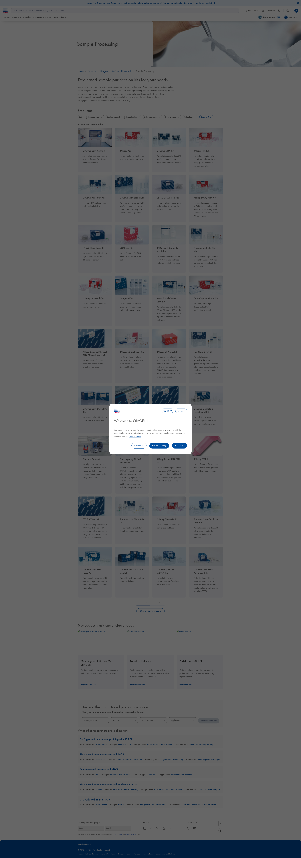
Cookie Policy (135, 436)
